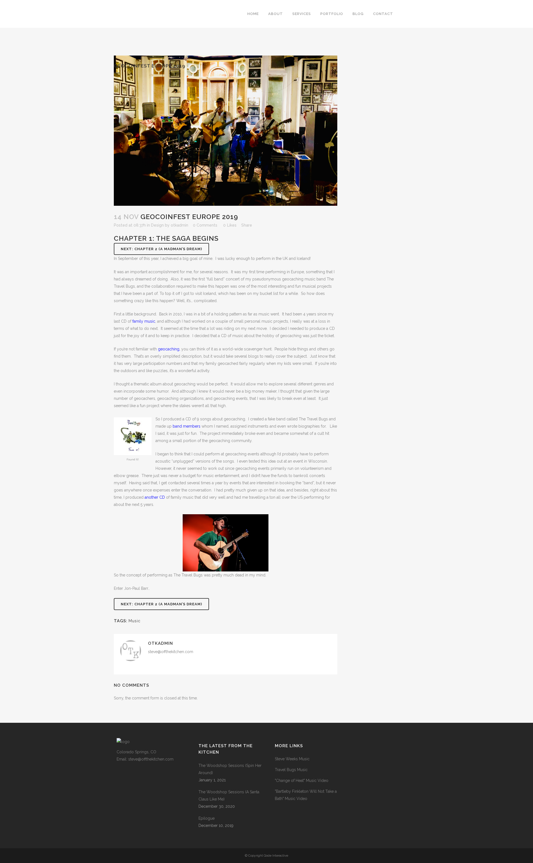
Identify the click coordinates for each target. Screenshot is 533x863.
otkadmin (179, 225)
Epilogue (206, 818)
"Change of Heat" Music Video (301, 780)
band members (186, 426)
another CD (155, 497)
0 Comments (205, 225)
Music (134, 621)
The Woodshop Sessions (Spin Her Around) (230, 769)
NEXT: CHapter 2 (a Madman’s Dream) (161, 604)
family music (143, 321)
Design (157, 225)
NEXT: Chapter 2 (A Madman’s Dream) (161, 249)
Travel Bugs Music (291, 769)
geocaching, (169, 349)
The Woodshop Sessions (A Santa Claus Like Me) (228, 795)
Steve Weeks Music (292, 759)
